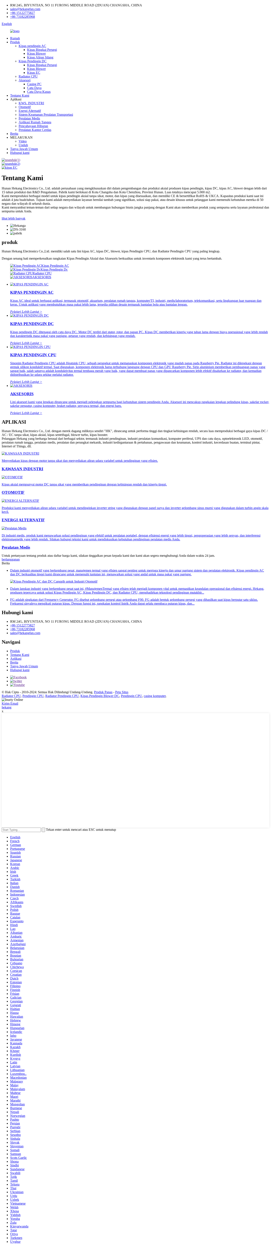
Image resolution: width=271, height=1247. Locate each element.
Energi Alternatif (30, 111)
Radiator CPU (28, 76)
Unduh (23, 145)
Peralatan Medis (29, 118)
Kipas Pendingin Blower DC (99, 696)
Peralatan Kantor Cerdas (35, 130)
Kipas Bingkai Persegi (42, 49)
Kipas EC (33, 72)
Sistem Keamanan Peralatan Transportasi (46, 114)
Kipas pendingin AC (32, 46)
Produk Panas (103, 692)
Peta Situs (121, 692)
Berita (14, 133)
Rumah (15, 38)
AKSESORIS (41, 277)
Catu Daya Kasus (39, 91)
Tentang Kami (19, 95)
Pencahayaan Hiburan (33, 126)
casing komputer (155, 696)
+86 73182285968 (22, 16)
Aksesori (24, 80)
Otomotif (25, 107)
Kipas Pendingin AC (55, 265)
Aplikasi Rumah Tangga (35, 122)
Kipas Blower (36, 53)
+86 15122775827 (22, 13)
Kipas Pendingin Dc (54, 269)
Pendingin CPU (33, 696)
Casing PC (34, 84)
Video (23, 141)
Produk (15, 42)
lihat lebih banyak (13, 218)
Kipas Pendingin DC (33, 61)
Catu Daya (34, 88)
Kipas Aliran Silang (40, 57)
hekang (6, 707)
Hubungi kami (19, 152)
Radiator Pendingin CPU (62, 696)
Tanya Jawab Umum (24, 149)
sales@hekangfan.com (25, 9)
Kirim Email (10, 703)
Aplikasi (15, 658)
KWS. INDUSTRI (31, 103)
